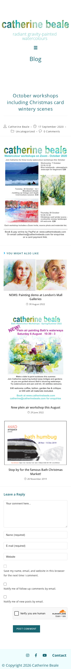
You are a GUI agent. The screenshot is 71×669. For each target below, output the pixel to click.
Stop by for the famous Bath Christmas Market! (36, 472)
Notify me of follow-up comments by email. (30, 588)
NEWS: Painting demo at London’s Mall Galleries (35, 297)
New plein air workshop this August (35, 407)
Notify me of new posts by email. (24, 601)
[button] (35, 47)
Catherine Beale (18, 126)
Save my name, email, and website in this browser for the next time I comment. (34, 573)
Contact (59, 655)
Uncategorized (25, 131)
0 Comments (52, 131)
